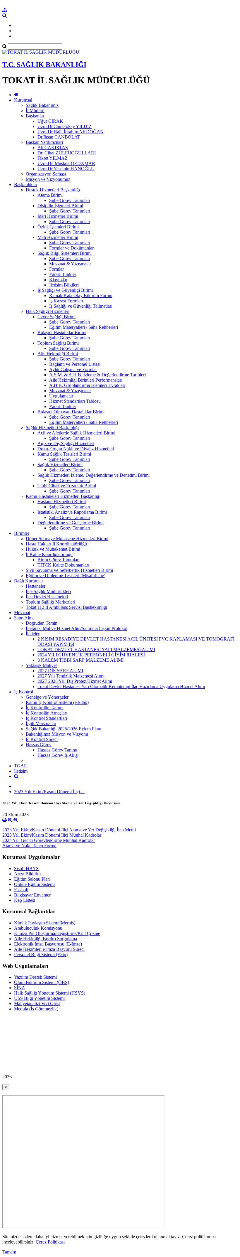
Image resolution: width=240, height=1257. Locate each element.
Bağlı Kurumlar (28, 580)
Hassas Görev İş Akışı (57, 755)
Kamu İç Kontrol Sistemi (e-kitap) (57, 702)
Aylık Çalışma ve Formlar (73, 369)
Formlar (56, 269)
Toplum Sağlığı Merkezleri (50, 601)
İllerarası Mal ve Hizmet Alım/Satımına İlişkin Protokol (76, 628)
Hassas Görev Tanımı (57, 749)
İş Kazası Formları (66, 300)
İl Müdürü (35, 110)
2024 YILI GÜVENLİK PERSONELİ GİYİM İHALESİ (91, 654)
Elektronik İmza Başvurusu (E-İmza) (48, 943)
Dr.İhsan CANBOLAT (58, 136)
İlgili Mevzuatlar (41, 723)
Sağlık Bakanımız (42, 105)
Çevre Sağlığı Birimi (56, 316)
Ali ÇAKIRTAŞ (52, 147)
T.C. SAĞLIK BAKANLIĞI (44, 64)
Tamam (9, 1251)
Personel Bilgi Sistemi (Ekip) (41, 954)
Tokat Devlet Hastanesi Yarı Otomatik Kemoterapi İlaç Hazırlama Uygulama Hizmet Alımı (121, 686)
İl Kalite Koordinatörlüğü (49, 554)
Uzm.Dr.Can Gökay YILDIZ (64, 126)
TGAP (20, 765)
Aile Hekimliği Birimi (57, 353)
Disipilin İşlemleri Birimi (60, 205)
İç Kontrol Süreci (42, 739)
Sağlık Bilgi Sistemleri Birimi (64, 253)
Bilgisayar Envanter (32, 894)
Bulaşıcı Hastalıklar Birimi (61, 332)
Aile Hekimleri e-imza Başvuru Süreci (49, 949)
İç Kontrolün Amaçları (46, 712)
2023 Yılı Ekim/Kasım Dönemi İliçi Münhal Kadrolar (51, 835)
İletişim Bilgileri (64, 284)
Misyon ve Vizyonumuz (48, 179)
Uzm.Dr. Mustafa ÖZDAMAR (66, 163)
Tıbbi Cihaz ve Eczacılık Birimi (66, 485)
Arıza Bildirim (27, 873)
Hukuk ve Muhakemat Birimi (53, 549)
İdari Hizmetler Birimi (57, 216)
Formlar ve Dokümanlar (71, 247)
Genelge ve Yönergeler (47, 697)
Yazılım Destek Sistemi (35, 977)
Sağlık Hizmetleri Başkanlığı (52, 427)
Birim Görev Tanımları (58, 559)
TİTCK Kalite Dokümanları (63, 564)
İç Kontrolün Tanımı (45, 707)
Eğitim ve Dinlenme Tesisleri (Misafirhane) (65, 575)
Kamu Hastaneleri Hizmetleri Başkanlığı (63, 496)
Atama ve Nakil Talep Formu (29, 845)
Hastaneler (35, 586)
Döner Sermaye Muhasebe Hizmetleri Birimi (67, 538)
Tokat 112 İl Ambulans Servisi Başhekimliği (66, 607)
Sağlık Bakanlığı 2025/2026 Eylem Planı (63, 728)
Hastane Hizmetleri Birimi (61, 501)
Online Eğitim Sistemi (34, 884)
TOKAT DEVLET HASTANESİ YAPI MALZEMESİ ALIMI (96, 649)
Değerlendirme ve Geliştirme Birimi (70, 522)
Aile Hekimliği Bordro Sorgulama (45, 938)
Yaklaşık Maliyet (41, 665)
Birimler (21, 533)
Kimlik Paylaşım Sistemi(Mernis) (44, 922)
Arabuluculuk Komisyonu (38, 928)
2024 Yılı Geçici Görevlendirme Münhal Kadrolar (48, 840)
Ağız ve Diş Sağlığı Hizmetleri (65, 443)
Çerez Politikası (50, 1241)
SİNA (19, 987)
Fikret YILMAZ (52, 158)
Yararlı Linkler (62, 274)
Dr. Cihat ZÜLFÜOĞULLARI (66, 152)
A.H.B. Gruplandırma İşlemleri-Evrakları (87, 385)
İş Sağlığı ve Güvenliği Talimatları (80, 306)
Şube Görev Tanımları (69, 200)
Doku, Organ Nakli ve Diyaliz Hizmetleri (75, 448)
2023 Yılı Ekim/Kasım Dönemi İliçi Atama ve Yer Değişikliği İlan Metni (69, 829)
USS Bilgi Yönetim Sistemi (39, 998)
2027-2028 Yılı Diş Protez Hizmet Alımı (74, 681)
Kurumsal (23, 99)
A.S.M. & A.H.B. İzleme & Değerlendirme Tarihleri (97, 374)
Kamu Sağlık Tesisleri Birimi (64, 453)
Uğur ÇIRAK (50, 121)
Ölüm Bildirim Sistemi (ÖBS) (41, 982)
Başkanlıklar (25, 184)
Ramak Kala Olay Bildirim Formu (80, 295)
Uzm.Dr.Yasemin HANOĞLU (66, 168)
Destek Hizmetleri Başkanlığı (53, 189)
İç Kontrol (23, 691)
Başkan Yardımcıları (44, 142)
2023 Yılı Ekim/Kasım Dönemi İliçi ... (49, 791)
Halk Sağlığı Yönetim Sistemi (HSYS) (49, 992)
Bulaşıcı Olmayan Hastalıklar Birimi (70, 411)
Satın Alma (24, 617)
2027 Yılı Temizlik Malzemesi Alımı (70, 675)
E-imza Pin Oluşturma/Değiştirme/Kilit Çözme (57, 933)
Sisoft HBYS (26, 868)
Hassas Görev (39, 744)
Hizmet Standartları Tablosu (75, 401)
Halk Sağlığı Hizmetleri (47, 311)
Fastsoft (21, 889)
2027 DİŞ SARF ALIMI (60, 670)
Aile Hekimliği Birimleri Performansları (85, 380)
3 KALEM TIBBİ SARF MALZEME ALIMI (80, 660)
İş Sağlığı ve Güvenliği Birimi (65, 290)
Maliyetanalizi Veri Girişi (37, 1003)
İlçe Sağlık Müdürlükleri (48, 591)
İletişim (21, 771)
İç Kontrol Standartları (46, 718)
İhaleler (33, 633)
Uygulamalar (61, 395)
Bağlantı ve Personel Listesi (74, 364)
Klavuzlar (58, 279)
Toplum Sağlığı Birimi (58, 343)
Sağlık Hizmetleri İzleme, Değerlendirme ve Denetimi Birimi (93, 475)
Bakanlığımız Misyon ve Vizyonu (57, 734)
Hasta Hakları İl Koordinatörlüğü (56, 543)
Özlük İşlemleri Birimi (58, 226)
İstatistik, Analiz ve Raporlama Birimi (72, 512)
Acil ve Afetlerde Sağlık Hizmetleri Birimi (76, 432)
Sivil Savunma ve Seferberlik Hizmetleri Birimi (69, 570)
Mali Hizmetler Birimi (57, 237)
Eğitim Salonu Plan (32, 879)
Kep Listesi (24, 900)
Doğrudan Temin (41, 623)
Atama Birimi (50, 195)
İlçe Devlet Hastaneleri (47, 596)
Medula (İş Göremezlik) (36, 1008)
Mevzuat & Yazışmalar (70, 263)
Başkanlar (35, 115)
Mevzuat (22, 612)
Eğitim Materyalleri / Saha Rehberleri (83, 327)
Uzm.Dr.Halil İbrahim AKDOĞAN (70, 131)
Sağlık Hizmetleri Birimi (60, 464)
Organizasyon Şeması (46, 173)
